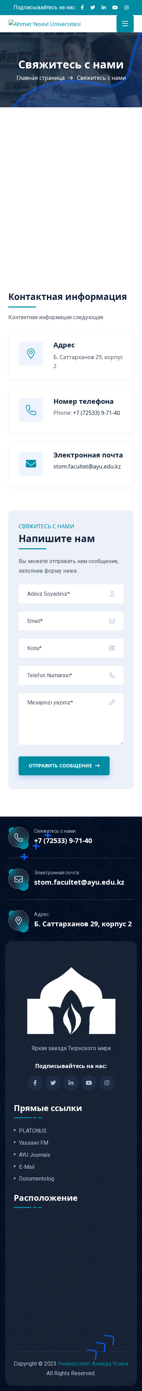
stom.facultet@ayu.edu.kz (79, 882)
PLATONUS (33, 1131)
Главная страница (41, 78)
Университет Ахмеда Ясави (93, 1363)
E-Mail (26, 1167)
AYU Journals (34, 1155)
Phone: (86, 413)
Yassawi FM (33, 1143)
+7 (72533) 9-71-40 (63, 840)
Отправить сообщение (60, 765)
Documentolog (36, 1179)
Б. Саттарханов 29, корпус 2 (83, 923)
